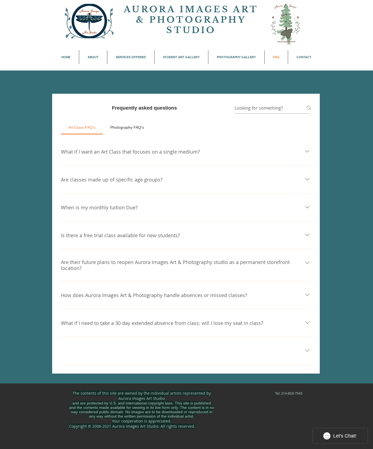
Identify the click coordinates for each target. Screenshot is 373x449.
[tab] (82, 127)
